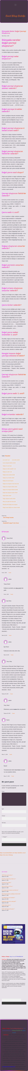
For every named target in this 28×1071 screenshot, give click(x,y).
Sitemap (11, 855)
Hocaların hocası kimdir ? (6, 882)
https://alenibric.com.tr (20, 852)
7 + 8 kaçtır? (4, 836)
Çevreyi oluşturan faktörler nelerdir (9, 462)
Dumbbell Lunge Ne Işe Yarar (11, 523)
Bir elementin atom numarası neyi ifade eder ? (10, 890)
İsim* (3, 808)
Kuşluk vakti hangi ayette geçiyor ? (8, 908)
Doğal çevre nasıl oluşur (7, 465)
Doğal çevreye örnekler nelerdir (8, 477)
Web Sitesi (4, 822)
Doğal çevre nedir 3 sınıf (7, 471)
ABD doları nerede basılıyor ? (7, 875)
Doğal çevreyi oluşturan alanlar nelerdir (10, 486)
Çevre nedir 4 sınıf (6, 459)
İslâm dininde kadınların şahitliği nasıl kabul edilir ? (11, 893)
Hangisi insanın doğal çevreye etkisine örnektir (11, 507)
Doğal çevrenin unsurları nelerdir (9, 474)
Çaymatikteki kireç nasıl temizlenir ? (8, 897)
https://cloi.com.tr (4, 855)
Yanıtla (9, 572)
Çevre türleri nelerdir (16, 459)
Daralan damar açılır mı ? (6, 905)
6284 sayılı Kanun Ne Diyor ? (7, 886)
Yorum (3, 791)
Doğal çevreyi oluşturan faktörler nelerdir (10, 489)
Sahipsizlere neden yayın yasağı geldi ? (9, 901)
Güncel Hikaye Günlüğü (15, 16)
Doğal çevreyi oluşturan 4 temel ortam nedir (11, 483)
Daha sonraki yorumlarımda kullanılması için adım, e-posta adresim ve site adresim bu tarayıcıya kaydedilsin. (12, 832)
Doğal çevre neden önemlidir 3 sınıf (9, 468)
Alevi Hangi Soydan (8, 517)
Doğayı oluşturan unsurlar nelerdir (9, 498)
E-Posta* (3, 815)
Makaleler (7, 455)
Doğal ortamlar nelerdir (7, 495)
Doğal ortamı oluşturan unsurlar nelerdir (10, 492)
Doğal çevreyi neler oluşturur (8, 480)
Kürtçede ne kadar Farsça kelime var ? (9, 878)
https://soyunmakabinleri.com (7, 852)
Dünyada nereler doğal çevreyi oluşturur (10, 504)
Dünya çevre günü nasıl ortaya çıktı (9, 501)
